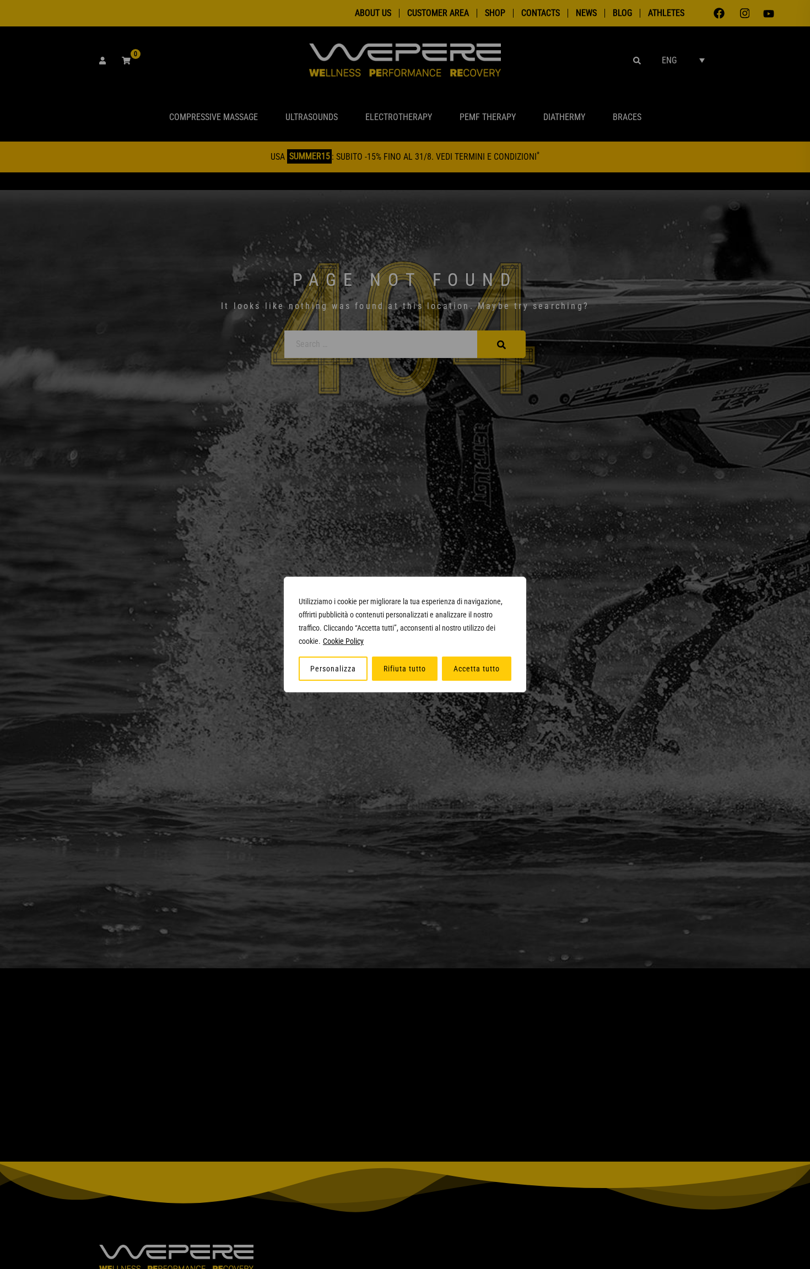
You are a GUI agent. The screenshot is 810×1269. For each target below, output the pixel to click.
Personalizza (333, 668)
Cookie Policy (343, 641)
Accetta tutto (476, 668)
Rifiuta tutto (405, 668)
